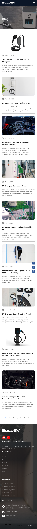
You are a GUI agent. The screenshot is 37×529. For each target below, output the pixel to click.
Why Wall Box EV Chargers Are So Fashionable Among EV (16, 271)
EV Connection (7, 493)
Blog (3, 471)
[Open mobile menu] (34, 2)
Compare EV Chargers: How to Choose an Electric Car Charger (17, 354)
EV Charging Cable (8, 490)
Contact (5, 474)
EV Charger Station (8, 487)
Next (30, 418)
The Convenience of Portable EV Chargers (15, 61)
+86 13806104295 (11, 512)
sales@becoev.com (12, 515)
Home (4, 456)
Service (4, 468)
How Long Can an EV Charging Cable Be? (17, 228)
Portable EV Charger (9, 496)
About (4, 459)
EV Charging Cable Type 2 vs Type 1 (16, 314)
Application (6, 465)
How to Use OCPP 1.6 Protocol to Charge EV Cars (15, 143)
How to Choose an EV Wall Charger (16, 103)
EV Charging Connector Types (14, 186)
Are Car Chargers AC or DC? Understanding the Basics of (13, 398)
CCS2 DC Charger (8, 484)
